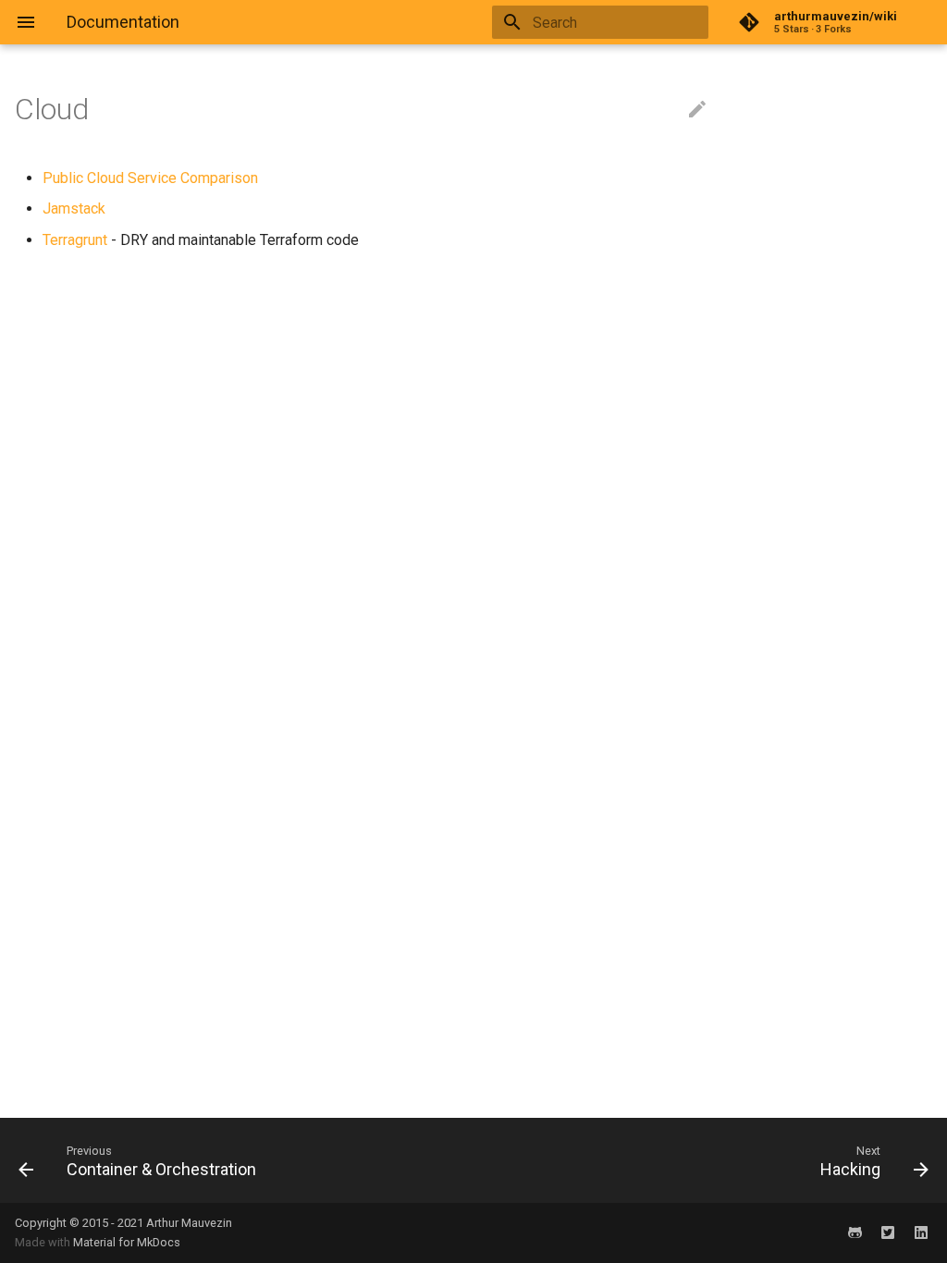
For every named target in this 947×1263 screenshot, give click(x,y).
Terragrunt (75, 240)
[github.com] (854, 1232)
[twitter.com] (888, 1232)
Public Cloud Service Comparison (150, 178)
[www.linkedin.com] (921, 1232)
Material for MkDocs (126, 1242)
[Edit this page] (697, 110)
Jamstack (74, 208)
